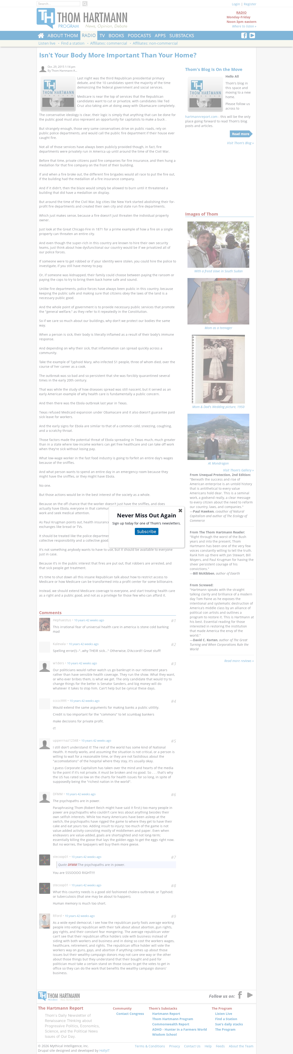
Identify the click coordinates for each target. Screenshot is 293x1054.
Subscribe (146, 531)
